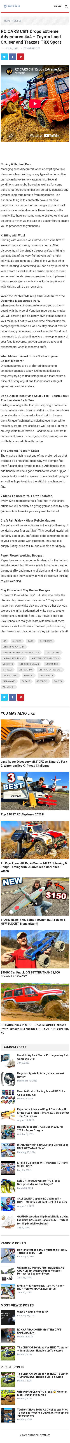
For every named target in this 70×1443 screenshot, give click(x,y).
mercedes (8, 664)
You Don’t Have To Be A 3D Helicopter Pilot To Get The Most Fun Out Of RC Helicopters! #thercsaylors (43, 1412)
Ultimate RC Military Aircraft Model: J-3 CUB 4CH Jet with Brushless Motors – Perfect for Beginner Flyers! (40, 1270)
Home (7, 21)
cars (30, 641)
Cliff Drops (46, 641)
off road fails (10, 675)
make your (27, 511)
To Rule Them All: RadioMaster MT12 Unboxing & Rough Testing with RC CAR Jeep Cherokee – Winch (34, 867)
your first (19, 530)
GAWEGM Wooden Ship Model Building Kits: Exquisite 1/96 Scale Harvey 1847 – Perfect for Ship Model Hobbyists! (43, 1220)
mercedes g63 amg (29, 664)
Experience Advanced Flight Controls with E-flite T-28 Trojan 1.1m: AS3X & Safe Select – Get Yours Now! (43, 1113)
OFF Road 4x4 (25, 670)
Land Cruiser (53, 652)
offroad (28, 675)
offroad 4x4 (46, 675)
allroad (17, 641)
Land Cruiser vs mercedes (45, 658)
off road (7, 670)
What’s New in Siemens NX (32, 1311)
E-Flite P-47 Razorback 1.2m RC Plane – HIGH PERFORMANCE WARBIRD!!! (41, 1287)
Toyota (58, 681)
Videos (17, 21)
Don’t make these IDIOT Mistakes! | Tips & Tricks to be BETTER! (42, 1251)
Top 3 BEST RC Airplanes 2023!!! (22, 814)
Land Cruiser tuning (13, 658)
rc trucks (42, 681)
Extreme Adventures (14, 647)
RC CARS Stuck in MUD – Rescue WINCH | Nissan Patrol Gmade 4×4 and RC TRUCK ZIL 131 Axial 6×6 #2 (35, 1028)
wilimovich (8, 687)
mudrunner (51, 664)
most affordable (15, 570)
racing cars (9, 681)
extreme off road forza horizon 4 (21, 652)
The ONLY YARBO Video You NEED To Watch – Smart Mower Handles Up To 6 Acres (42, 1349)
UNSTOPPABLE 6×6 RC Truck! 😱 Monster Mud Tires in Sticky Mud (42, 1393)
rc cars (26, 681)
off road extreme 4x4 (50, 670)
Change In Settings (39, 1435)
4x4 (4, 641)
